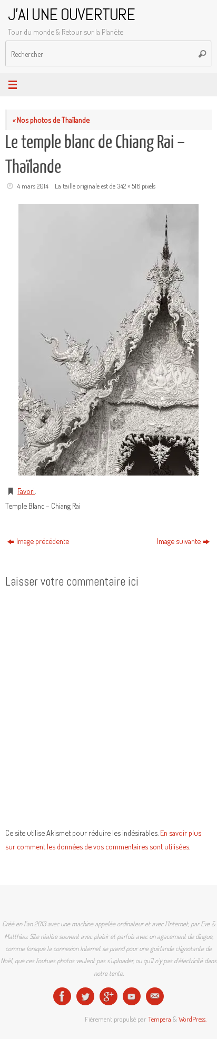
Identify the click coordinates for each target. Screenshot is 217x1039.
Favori (26, 491)
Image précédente (42, 541)
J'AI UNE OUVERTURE (71, 14)
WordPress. (192, 1019)
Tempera (159, 1019)
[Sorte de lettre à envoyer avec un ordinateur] (155, 996)
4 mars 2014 (32, 186)
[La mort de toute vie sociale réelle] (62, 996)
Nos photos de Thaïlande (51, 119)
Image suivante (179, 541)
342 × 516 (128, 186)
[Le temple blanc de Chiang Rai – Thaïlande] (108, 340)
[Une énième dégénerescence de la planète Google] (108, 996)
